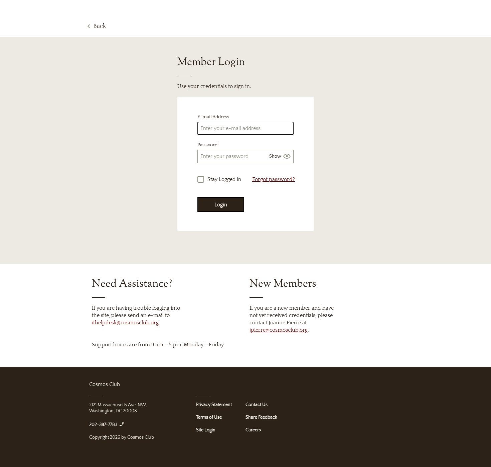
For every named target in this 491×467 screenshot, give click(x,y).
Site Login (205, 430)
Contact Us (257, 404)
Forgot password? (273, 179)
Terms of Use (209, 417)
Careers (253, 430)
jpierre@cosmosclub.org (279, 330)
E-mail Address (213, 117)
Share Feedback (261, 417)
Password (207, 145)
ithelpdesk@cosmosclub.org (125, 323)
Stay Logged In (224, 179)
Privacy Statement (214, 404)
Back (99, 26)
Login (220, 205)
